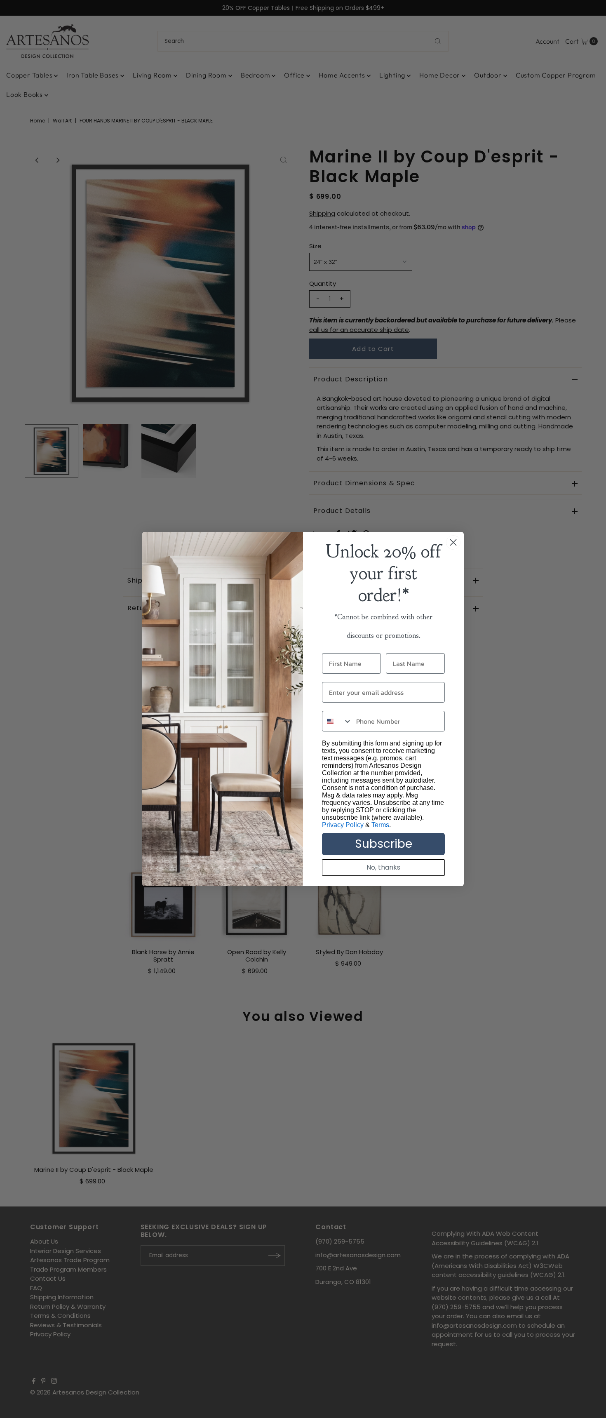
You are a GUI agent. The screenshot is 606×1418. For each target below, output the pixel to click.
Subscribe (383, 844)
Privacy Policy (343, 824)
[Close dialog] (453, 542)
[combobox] (337, 721)
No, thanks (383, 867)
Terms (380, 824)
